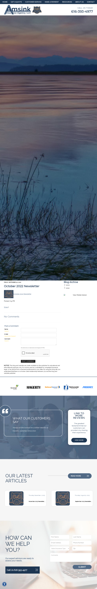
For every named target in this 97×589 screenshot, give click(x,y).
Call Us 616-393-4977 (17, 570)
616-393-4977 (82, 11)
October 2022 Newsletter (21, 286)
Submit (82, 567)
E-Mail (6, 334)
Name (6, 329)
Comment (7, 339)
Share (6, 307)
